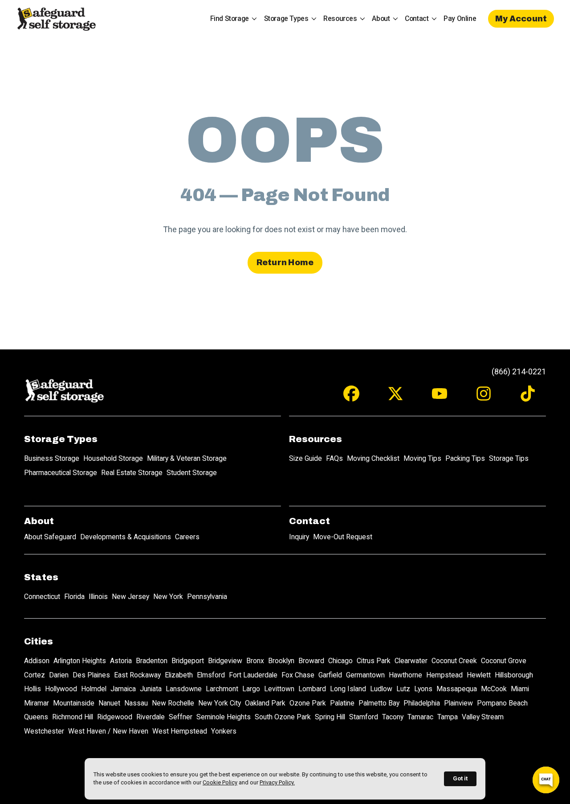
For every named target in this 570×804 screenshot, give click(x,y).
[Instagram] (484, 397)
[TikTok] (528, 397)
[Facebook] (351, 397)
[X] (395, 397)
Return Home (285, 262)
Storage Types (286, 18)
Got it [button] (460, 778)
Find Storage (229, 18)
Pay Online (460, 18)
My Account (521, 18)
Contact (416, 18)
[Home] (56, 18)
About (381, 18)
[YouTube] (440, 397)
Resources (340, 18)
